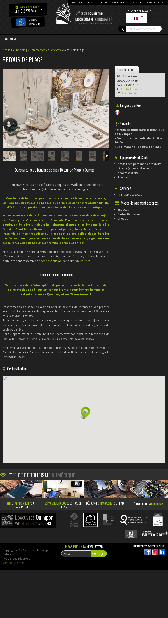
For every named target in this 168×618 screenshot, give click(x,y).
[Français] (136, 18)
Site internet (129, 93)
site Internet (82, 261)
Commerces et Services (45, 50)
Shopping (20, 50)
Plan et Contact (156, 2)
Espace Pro (76, 2)
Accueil (7, 50)
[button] (84, 413)
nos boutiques (50, 261)
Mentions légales (14, 563)
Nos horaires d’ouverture (127, 2)
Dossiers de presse (97, 2)
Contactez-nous (131, 89)
